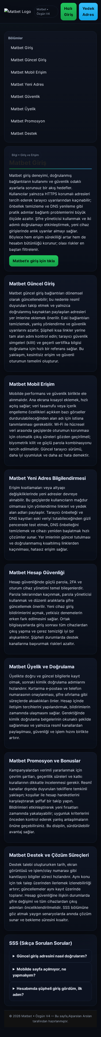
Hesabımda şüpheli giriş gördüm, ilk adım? (47, 991)
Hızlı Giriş (68, 11)
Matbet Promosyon (28, 121)
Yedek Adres (88, 11)
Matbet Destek (24, 133)
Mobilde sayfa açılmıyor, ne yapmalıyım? (39, 972)
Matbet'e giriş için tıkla (34, 260)
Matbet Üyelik (23, 108)
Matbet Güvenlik (25, 96)
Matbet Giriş (22, 47)
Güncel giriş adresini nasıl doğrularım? (52, 956)
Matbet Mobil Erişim (29, 72)
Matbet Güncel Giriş (28, 59)
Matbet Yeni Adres (27, 84)
